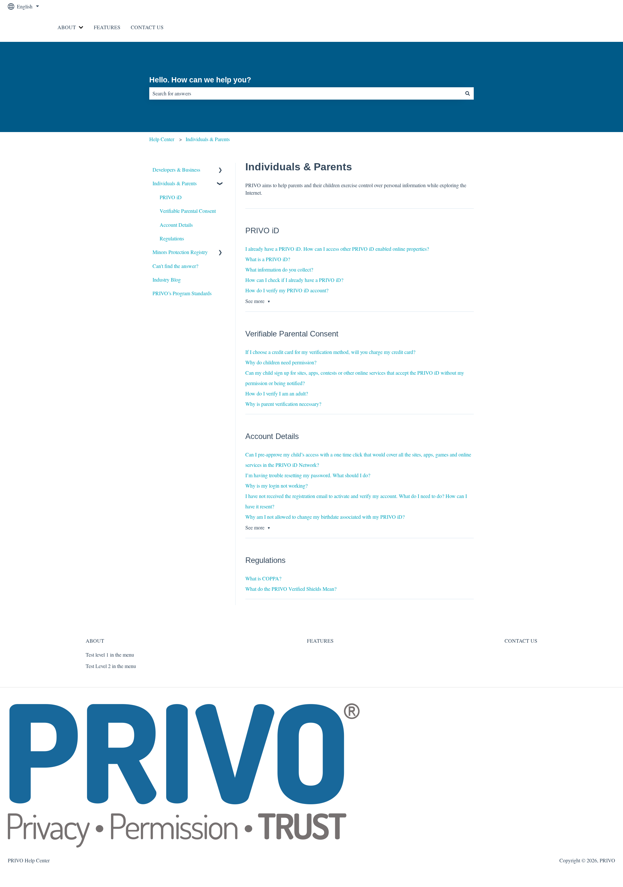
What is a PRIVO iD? (267, 259)
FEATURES (107, 27)
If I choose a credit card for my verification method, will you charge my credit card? (330, 351)
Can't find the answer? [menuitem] (175, 265)
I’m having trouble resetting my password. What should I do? (307, 475)
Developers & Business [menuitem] (176, 169)
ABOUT (66, 27)
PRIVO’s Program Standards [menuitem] (182, 293)
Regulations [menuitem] (172, 238)
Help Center (161, 139)
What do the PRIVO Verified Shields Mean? (290, 588)
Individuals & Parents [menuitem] (175, 183)
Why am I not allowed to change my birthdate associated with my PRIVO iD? (325, 516)
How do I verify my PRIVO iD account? (286, 290)
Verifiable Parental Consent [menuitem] (188, 210)
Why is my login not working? (276, 485)
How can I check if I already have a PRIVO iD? (294, 279)
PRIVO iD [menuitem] (171, 197)
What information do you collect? (279, 269)
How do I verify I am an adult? (276, 393)
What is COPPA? (263, 578)
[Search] (467, 93)
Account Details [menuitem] (176, 224)
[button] (220, 170)
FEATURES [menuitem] (320, 640)
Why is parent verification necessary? (283, 403)
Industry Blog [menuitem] (167, 279)
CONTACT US (147, 27)
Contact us (598, 27)
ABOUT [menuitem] (95, 640)
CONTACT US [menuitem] (521, 640)
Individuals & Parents (208, 139)
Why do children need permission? (280, 362)
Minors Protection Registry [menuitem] (180, 252)
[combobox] (305, 93)
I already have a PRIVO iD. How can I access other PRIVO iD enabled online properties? (337, 248)
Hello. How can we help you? (200, 80)
